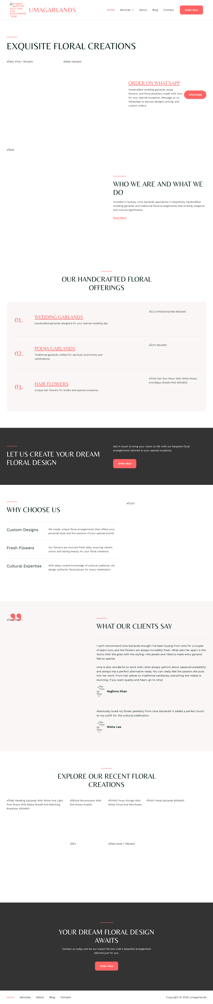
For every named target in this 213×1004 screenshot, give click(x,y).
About (143, 9)
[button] (132, 10)
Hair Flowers (52, 384)
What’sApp (195, 94)
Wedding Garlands (59, 317)
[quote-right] (16, 617)
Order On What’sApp (154, 83)
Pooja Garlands (55, 348)
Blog (155, 9)
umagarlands (52, 10)
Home (110, 9)
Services (125, 9)
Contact (168, 9)
